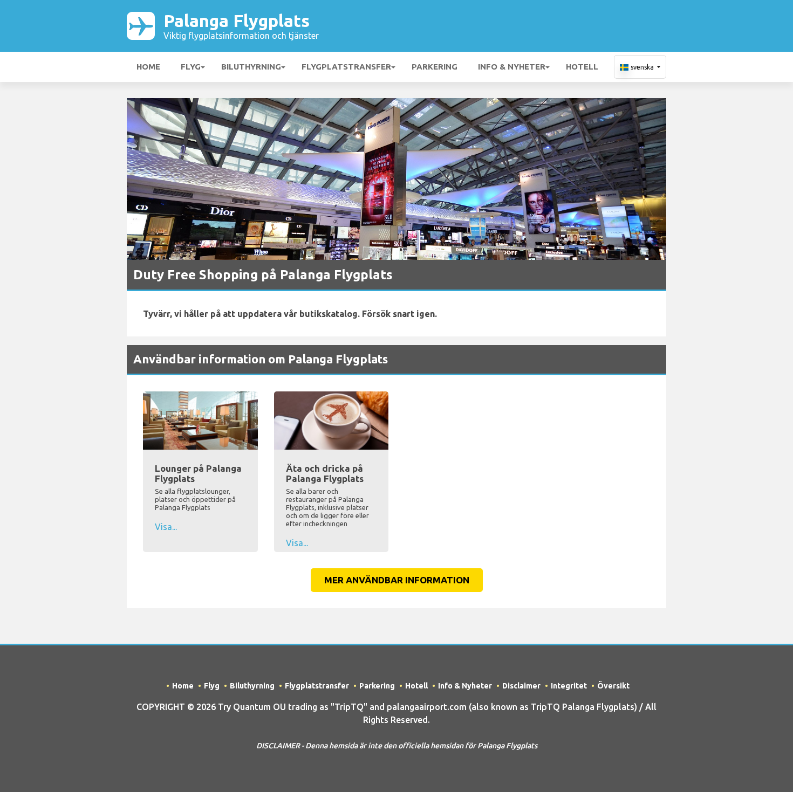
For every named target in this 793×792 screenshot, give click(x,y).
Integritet (569, 685)
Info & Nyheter (511, 66)
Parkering (434, 66)
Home (148, 66)
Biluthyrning (251, 66)
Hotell (582, 66)
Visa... (166, 527)
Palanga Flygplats (241, 25)
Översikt (613, 685)
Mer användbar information (396, 580)
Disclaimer (521, 685)
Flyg (191, 66)
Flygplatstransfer (346, 66)
